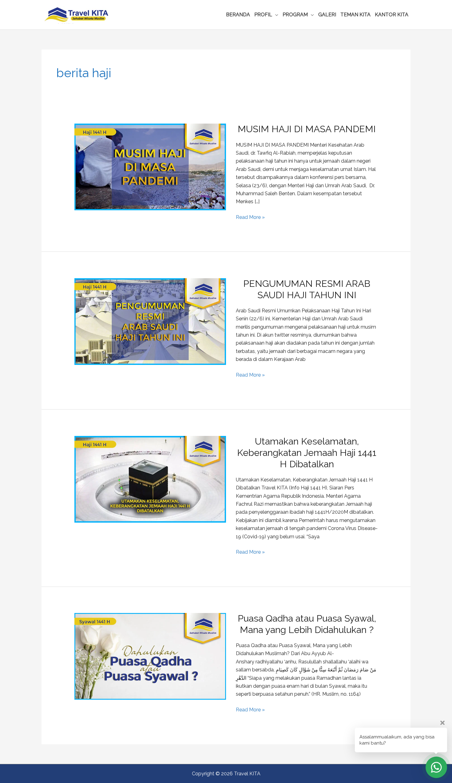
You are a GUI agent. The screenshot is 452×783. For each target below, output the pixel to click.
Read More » (250, 217)
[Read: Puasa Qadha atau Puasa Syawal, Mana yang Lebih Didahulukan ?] (150, 656)
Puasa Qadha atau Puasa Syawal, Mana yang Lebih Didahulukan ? (307, 624)
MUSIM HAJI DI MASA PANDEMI (307, 129)
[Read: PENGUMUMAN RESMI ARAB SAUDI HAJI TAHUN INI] (150, 321)
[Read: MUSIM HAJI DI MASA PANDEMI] (150, 167)
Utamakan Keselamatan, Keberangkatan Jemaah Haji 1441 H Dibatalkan (306, 452)
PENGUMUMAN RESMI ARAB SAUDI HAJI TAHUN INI (306, 289)
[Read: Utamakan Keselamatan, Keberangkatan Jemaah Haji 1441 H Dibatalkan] (150, 479)
